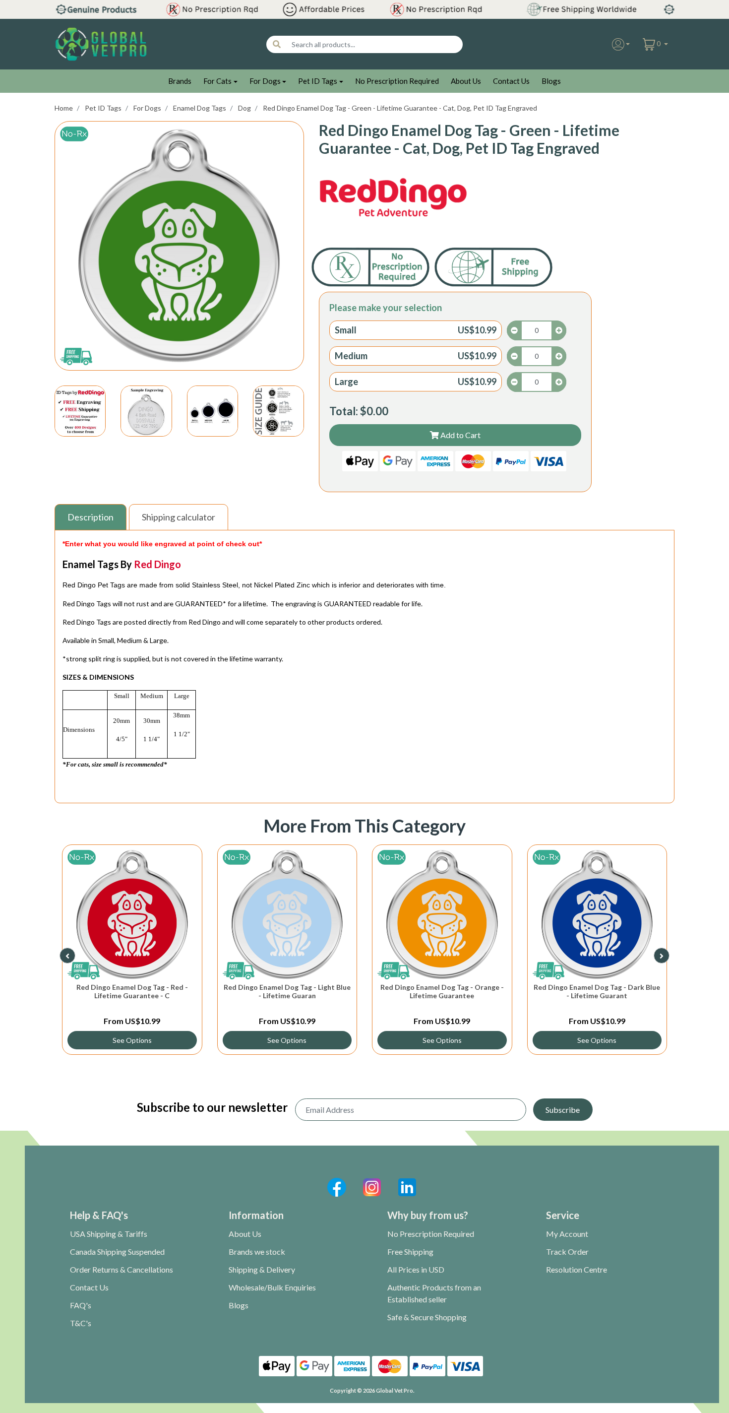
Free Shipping (410, 1251)
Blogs (551, 80)
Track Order (567, 1251)
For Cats (217, 80)
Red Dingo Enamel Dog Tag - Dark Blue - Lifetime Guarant (597, 991)
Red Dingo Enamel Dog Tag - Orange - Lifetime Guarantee (442, 991)
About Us (466, 80)
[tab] (92, 517)
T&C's (80, 1323)
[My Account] (621, 44)
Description (90, 517)
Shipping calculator (178, 517)
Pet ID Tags (317, 80)
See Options (132, 1040)
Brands (179, 80)
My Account (567, 1233)
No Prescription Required (397, 80)
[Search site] (276, 44)
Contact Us (511, 80)
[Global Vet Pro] (101, 43)
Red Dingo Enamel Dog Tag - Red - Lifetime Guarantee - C (132, 991)
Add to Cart (460, 435)
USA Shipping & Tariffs (108, 1233)
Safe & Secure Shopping (427, 1317)
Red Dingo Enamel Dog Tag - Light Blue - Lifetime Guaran (287, 991)
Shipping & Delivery (262, 1269)
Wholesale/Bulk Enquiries (272, 1287)
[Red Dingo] (393, 198)
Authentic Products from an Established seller (434, 1293)
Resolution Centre (576, 1269)
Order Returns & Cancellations (121, 1269)
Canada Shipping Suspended (117, 1251)
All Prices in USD (415, 1269)
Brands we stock (257, 1251)
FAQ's (80, 1305)
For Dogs (265, 80)
